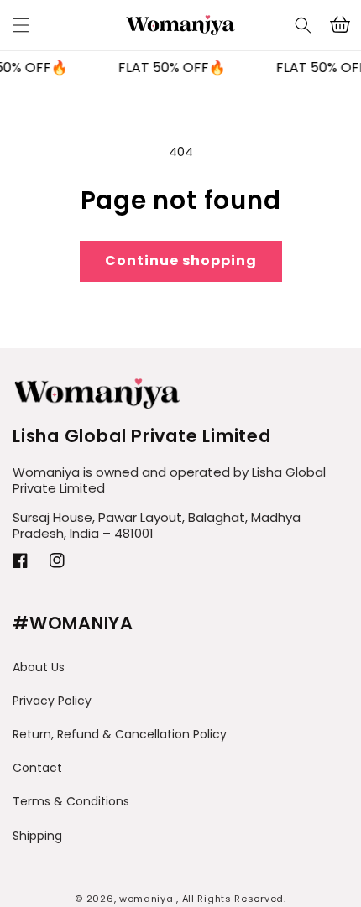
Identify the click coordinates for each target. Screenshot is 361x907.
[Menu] (21, 25)
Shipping (37, 835)
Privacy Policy (52, 700)
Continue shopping (181, 260)
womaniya (146, 898)
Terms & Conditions (71, 801)
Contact (37, 767)
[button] (303, 25)
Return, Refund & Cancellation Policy (120, 734)
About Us (39, 667)
